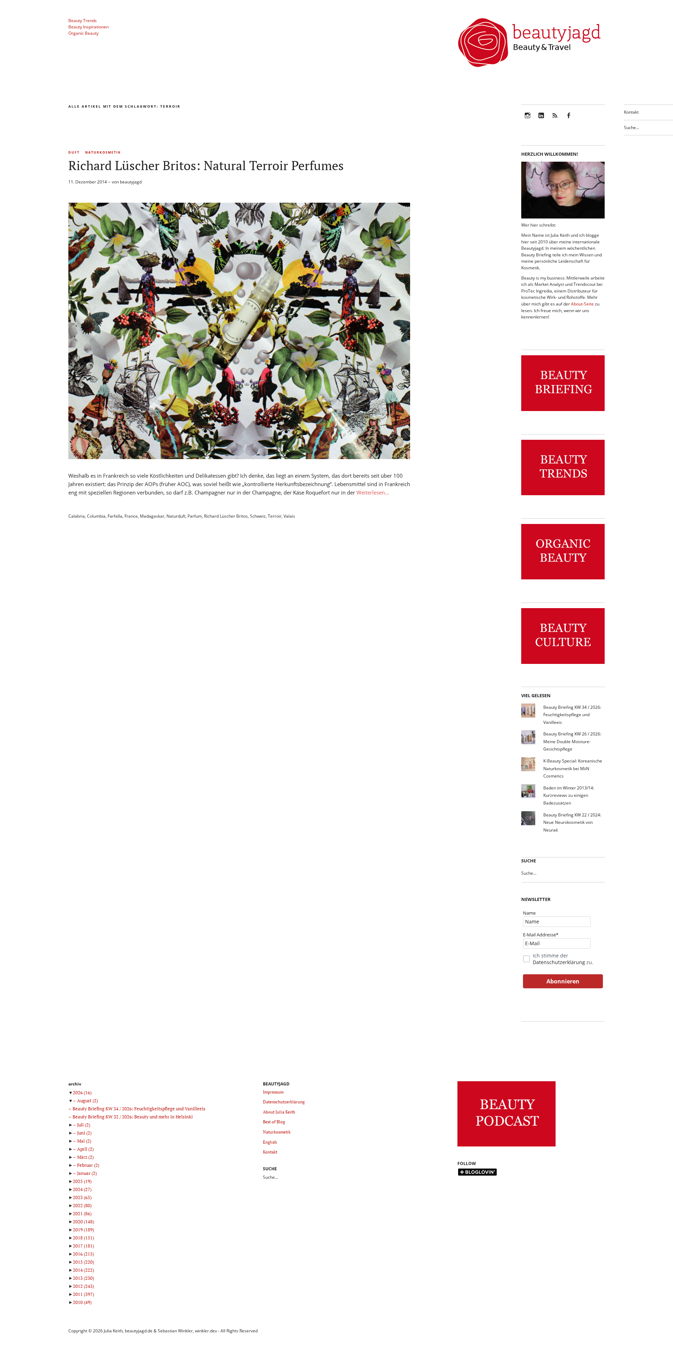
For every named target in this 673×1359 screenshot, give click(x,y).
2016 (83, 1254)
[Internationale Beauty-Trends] (563, 495)
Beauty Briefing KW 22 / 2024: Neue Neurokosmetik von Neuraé (572, 822)
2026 (82, 1092)
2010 (82, 1302)
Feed (555, 120)
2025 (82, 1181)
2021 (82, 1213)
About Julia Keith (279, 1112)
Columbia (96, 516)
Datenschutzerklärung (559, 962)
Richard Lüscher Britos (226, 516)
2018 (83, 1237)
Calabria (76, 516)
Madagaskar (152, 516)
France (131, 516)
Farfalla (115, 516)
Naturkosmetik (103, 152)
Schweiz (258, 516)
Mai (84, 1141)
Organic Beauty (83, 33)
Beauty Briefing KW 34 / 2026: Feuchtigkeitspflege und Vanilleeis (572, 714)
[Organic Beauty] (563, 580)
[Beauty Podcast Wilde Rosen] (506, 1146)
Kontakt (631, 112)
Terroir (274, 516)
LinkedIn (541, 120)
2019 (83, 1229)
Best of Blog (274, 1121)
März (85, 1157)
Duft (74, 152)
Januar (87, 1173)
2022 (82, 1205)
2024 (82, 1189)
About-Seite (582, 304)
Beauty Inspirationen (88, 27)
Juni (84, 1133)
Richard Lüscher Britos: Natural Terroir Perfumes (206, 165)
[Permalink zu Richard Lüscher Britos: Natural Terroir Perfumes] (239, 457)
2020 (83, 1221)
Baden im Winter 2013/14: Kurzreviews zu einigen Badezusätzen (568, 795)
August (87, 1100)
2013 (83, 1278)
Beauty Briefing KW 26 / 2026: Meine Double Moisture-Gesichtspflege (572, 741)
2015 (83, 1262)
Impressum (273, 1092)
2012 (83, 1286)
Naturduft (175, 516)
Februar (88, 1165)
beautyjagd (131, 182)
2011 (83, 1294)
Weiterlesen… (372, 492)
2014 (83, 1270)
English (270, 1142)
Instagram (527, 120)
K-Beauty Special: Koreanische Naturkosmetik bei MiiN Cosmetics (572, 768)
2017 (83, 1246)
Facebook (568, 120)
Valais (289, 516)
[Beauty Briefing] (563, 411)
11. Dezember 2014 (87, 182)
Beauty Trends (82, 20)
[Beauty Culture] (563, 664)
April (85, 1149)
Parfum (195, 516)
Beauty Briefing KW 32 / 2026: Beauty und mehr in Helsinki (133, 1117)
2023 (82, 1197)
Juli (83, 1125)
